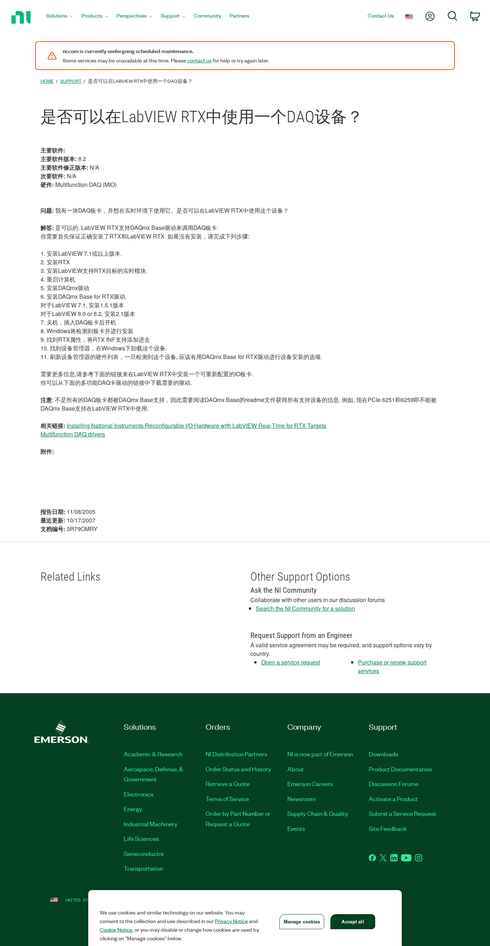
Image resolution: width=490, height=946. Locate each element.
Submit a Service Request (402, 813)
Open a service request (290, 662)
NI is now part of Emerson (320, 754)
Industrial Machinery (151, 824)
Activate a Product (393, 799)
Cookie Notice (116, 929)
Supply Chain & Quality (317, 813)
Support (70, 80)
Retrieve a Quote (228, 783)
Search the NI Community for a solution (305, 608)
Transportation (143, 868)
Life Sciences (141, 838)
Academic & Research (153, 754)
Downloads (383, 754)
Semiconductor (144, 853)
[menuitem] (59, 17)
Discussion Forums (393, 783)
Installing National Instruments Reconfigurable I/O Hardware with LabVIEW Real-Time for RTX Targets (196, 425)
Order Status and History (238, 769)
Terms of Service (227, 799)
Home (47, 80)
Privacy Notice (231, 920)
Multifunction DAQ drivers (73, 434)
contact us (199, 60)
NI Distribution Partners (236, 754)
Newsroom (301, 799)
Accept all (352, 921)
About (295, 769)
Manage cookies (302, 921)
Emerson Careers (310, 783)
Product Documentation (400, 769)
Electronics (139, 794)
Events (296, 828)
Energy (133, 809)
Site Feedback (388, 828)
